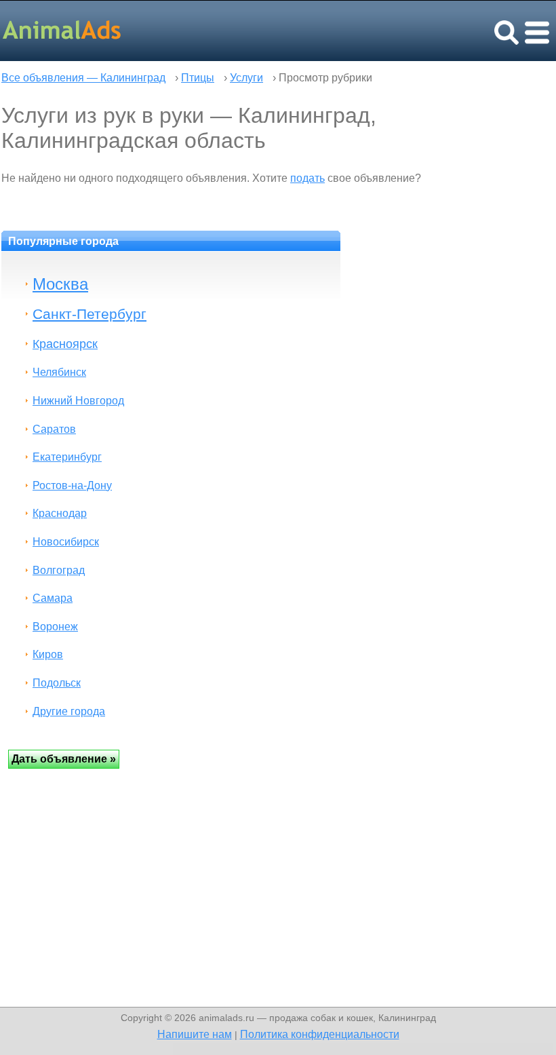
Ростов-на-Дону (72, 485)
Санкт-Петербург (89, 314)
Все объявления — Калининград (83, 77)
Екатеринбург (67, 457)
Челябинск (59, 372)
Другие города (69, 711)
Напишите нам (194, 1034)
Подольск (57, 683)
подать (307, 178)
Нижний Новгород (78, 400)
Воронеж (55, 626)
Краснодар (60, 513)
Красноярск (65, 344)
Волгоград (59, 570)
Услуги (246, 77)
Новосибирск (66, 542)
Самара (53, 598)
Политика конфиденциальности (319, 1034)
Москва (60, 284)
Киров (48, 654)
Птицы (197, 77)
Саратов (54, 429)
